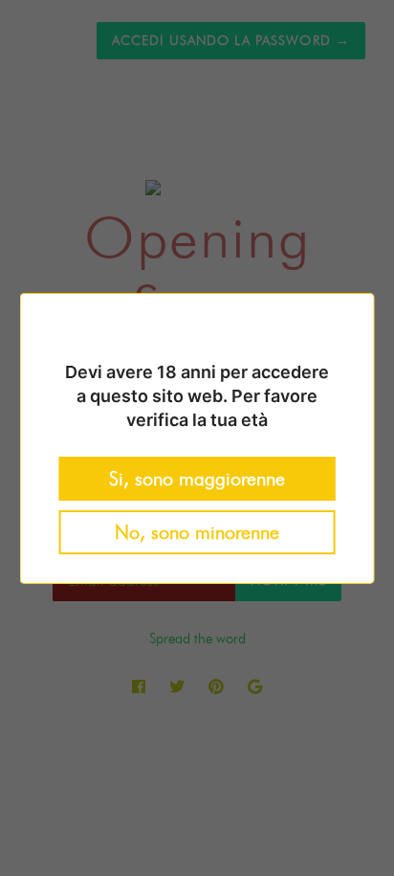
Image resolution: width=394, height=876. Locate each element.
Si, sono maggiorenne (197, 478)
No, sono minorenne (197, 532)
